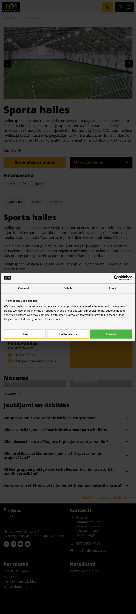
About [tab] (112, 288)
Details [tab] (68, 288)
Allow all (111, 334)
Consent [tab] (23, 288)
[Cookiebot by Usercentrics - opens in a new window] (116, 278)
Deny (25, 334)
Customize (66, 334)
